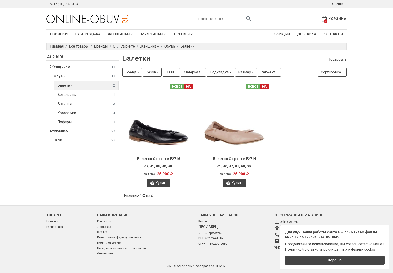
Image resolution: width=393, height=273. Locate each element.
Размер (244, 72)
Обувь (84, 76)
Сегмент (268, 72)
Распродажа (88, 34)
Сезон (151, 72)
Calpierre (54, 56)
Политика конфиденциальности (119, 237)
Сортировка (331, 72)
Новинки (59, 34)
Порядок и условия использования (121, 248)
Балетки (86, 85)
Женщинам (119, 34)
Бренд (130, 72)
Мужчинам (152, 34)
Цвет (170, 72)
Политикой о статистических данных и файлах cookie (330, 249)
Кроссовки (86, 113)
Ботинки (86, 104)
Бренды (182, 34)
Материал (192, 72)
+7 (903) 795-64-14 (66, 4)
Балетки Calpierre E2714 (234, 159)
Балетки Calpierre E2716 (158, 159)
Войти (339, 4)
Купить (161, 183)
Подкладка (219, 72)
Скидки (282, 34)
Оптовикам (105, 253)
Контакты (333, 34)
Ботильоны (86, 95)
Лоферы (86, 122)
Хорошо (335, 260)
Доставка (306, 34)
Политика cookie (109, 242)
